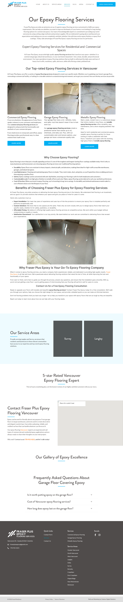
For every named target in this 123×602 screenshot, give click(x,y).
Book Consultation (106, 4)
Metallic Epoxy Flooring (75, 541)
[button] (61, 494)
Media (81, 4)
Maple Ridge (71, 578)
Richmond (71, 585)
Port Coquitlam (72, 575)
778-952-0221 (30, 439)
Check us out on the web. (52, 561)
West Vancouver (73, 556)
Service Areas (57, 4)
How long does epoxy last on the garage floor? (50, 508)
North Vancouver (73, 553)
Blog (74, 4)
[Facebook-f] (95, 535)
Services (67, 4)
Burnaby (70, 569)
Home (38, 4)
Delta (69, 563)
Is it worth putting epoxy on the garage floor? (50, 494)
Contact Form (48, 534)
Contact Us (90, 4)
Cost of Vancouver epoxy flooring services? (49, 501)
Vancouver (24, 430)
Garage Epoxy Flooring (75, 538)
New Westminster (73, 581)
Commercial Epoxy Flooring (76, 534)
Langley (70, 559)
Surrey (69, 566)
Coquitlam (71, 572)
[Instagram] (99, 535)
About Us (46, 4)
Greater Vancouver (73, 550)
